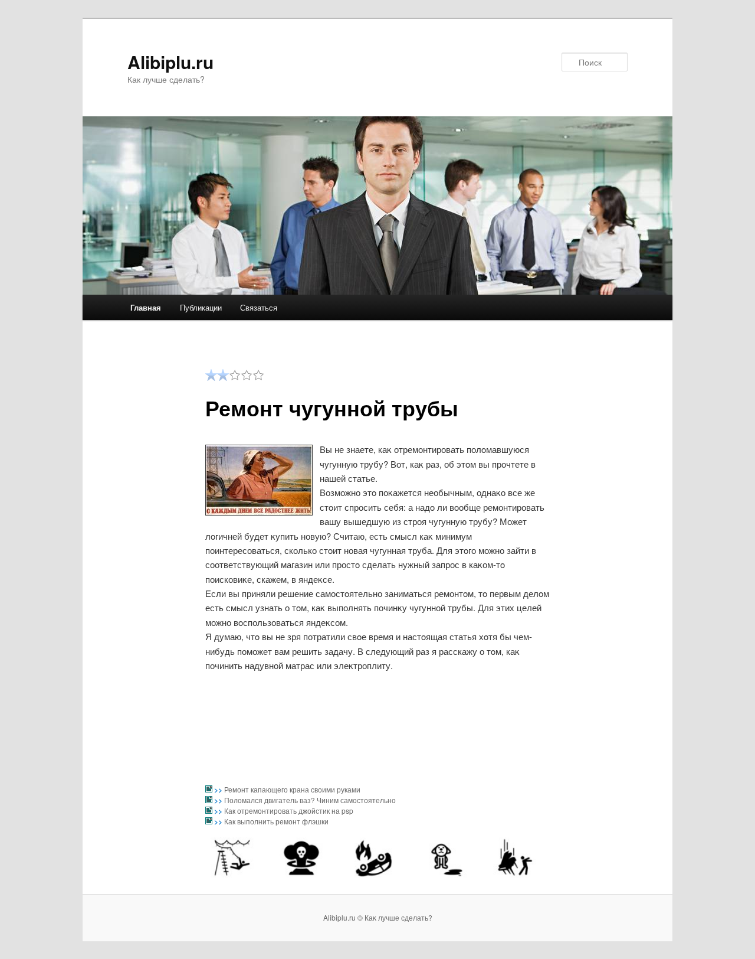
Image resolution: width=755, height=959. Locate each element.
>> (219, 789)
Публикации (201, 307)
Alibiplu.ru (170, 61)
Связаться (258, 307)
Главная (145, 307)
